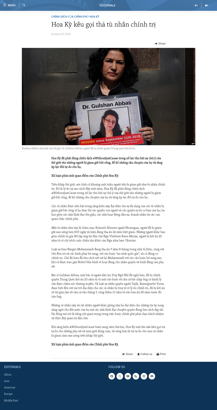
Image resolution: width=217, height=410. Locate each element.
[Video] (206, 5)
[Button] (160, 43)
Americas (9, 387)
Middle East (11, 400)
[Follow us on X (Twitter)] (119, 376)
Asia (6, 381)
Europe (8, 394)
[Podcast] (144, 376)
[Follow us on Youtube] (128, 376)
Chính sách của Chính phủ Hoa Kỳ (75, 16)
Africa (7, 375)
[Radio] (196, 5)
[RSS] (136, 376)
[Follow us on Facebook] (111, 376)
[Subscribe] (152, 376)
